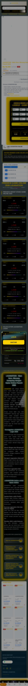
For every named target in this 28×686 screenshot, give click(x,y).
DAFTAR (13, 342)
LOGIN (13, 337)
